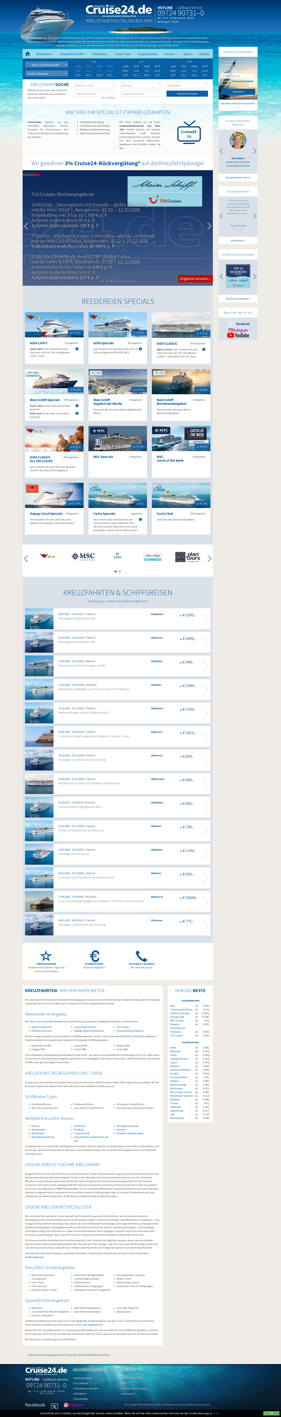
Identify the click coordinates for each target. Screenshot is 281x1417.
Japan (173, 1062)
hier (121, 148)
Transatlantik (82, 1133)
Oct (89, 75)
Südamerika (176, 1110)
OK (271, 1413)
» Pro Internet (80, 1383)
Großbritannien (179, 1058)
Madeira (174, 1081)
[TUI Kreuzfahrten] (153, 557)
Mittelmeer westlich (181, 1095)
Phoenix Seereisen (42, 1030)
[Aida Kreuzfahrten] (48, 556)
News (187, 54)
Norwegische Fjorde (128, 1126)
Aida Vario (37, 1307)
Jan (125, 66)
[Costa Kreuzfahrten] (118, 555)
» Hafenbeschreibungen (86, 1388)
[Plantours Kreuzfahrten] (188, 557)
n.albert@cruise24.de (238, 165)
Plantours (175, 1031)
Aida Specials (124, 1311)
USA (172, 1114)
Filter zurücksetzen (108, 98)
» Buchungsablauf (82, 1378)
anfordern (238, 91)
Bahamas (175, 1051)
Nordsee (175, 1099)
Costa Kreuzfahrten (85, 1027)
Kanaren (121, 1129)
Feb (136, 66)
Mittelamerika (178, 1084)
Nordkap (79, 1129)
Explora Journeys (179, 1013)
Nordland (79, 1126)
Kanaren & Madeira (180, 1069)
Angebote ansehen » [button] (195, 239)
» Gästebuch (79, 1393)
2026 (94, 61)
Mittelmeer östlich (180, 1092)
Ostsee (35, 1126)
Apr (157, 66)
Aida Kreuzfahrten (42, 1027)
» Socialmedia (80, 1398)
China (173, 1055)
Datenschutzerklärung (242, 81)
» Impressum (127, 1393)
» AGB (123, 1383)
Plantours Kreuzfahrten (130, 1030)
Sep (78, 75)
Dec (110, 75)
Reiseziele (100, 54)
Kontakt (204, 54)
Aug (157, 71)
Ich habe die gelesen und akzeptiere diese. (237, 82)
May (125, 71)
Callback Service (189, 7)
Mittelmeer (38, 1133)
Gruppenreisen (148, 54)
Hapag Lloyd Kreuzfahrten (89, 1030)
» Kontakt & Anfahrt (131, 1378)
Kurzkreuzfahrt (178, 1077)
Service (170, 54)
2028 (189, 61)
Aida (172, 1005)
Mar (147, 66)
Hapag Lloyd (177, 1016)
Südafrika (175, 1107)
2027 (141, 61)
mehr (217, 1413)
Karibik (174, 1073)
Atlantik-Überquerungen (130, 1133)
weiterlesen (237, 240)
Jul (147, 71)
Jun (136, 71)
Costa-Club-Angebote (87, 1324)
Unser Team (123, 54)
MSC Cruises (176, 1020)
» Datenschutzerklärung (133, 1388)
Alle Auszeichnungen (237, 298)
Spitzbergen (38, 1129)
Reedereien (44, 54)
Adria (173, 1047)
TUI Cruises (123, 1027)
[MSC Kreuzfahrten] (83, 556)
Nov (99, 75)
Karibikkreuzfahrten (43, 1137)
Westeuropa (177, 1118)
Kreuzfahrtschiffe (72, 54)
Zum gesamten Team (237, 177)
